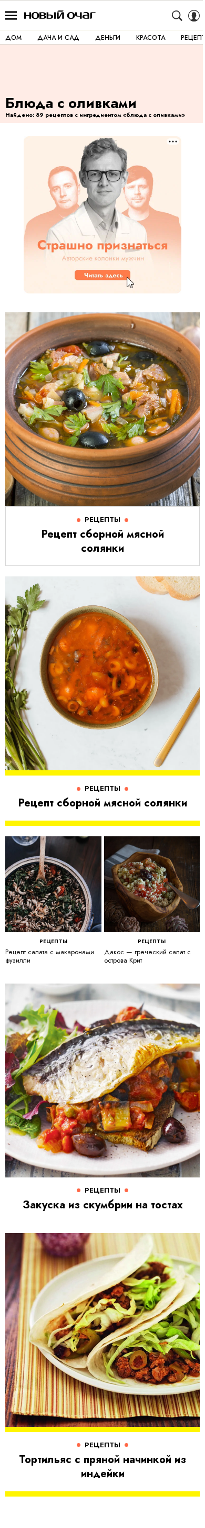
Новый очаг (60, 15)
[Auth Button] (194, 15)
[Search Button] (177, 15)
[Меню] (11, 15)
